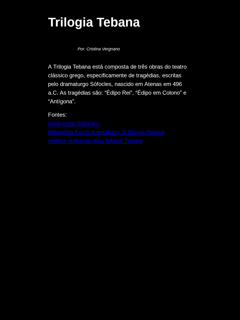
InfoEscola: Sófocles (73, 123)
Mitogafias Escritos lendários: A (106, 132)
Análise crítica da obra (95, 141)
